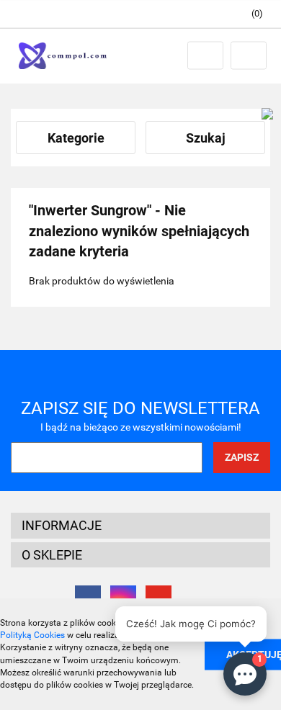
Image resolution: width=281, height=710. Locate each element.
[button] (250, 14)
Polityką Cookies (32, 635)
